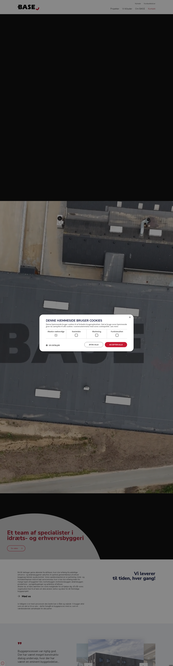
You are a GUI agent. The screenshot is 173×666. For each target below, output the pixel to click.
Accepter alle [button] (116, 344)
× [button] (130, 317)
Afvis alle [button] (94, 344)
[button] (53, 345)
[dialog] (86, 333)
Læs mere (114, 326)
